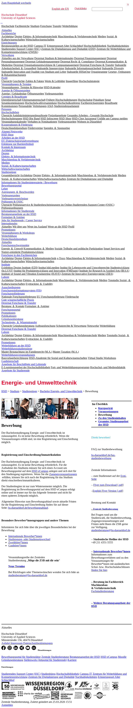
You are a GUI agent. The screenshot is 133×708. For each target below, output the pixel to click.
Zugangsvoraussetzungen (63, 474)
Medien (5, 162)
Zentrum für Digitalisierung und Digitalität (51, 676)
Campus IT (86, 673)
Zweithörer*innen (18, 542)
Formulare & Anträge (13, 217)
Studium (34, 26)
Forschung (46, 26)
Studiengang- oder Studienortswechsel (29, 539)
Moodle (122, 656)
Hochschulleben (10, 112)
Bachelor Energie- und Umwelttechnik (61, 391)
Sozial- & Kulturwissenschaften (18, 165)
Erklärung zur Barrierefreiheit (17, 144)
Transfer (56, 26)
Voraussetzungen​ (108, 411)
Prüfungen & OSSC (12, 201)
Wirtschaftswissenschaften (15, 168)
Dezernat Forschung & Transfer (18, 302)
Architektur (7, 150)
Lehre (4, 188)
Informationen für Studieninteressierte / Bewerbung (29, 182)
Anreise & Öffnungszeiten (15, 90)
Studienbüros (48, 673)
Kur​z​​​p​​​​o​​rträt (105, 408)
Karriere (72, 659)
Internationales (9, 223)
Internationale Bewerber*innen (25, 536)
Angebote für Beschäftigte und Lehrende (23, 364)
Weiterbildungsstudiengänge (16, 348)
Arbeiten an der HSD (13, 137)
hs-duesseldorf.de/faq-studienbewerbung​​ (103, 457)
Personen (6, 109)
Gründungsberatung (12, 319)
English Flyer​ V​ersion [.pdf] (108, 490)
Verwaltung (7, 55)
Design (5, 153)
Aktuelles (6, 30)
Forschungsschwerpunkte (15, 245)
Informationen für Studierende (17, 211)
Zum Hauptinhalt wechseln (16, 2)
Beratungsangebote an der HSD (18, 214)
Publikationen (8, 315)
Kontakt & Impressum (13, 147)
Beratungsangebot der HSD (85, 656)
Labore (5, 276)
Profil (4, 78)
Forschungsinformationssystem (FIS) (21, 290)
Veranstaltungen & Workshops (18, 232)
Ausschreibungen (10, 287)
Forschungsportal (10, 309)
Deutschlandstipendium (14, 239)
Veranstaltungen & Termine (16, 84)
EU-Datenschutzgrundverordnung (20, 140)
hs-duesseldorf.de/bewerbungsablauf (28, 507)
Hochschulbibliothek (67, 673)
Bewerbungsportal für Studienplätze (21, 656)
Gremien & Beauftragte (14, 96)
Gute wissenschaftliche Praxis (17, 299)
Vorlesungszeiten (10, 195)
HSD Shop (7, 134)
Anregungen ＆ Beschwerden (17, 191)
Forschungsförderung (13, 293)
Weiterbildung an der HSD (16, 345)
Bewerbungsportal (11, 185)
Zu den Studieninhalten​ (112, 418)
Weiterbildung (70, 26)
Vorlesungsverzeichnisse (14, 198)
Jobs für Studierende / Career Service (21, 220)
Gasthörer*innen (17, 545)
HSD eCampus (40, 471)
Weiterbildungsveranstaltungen (18, 354)
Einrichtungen (9, 42)
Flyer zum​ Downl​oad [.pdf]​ (108, 484)
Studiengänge (8, 172)
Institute (5, 264)
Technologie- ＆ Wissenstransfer (19, 322)
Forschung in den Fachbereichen (19, 255)
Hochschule (7, 26)
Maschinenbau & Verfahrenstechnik (21, 159)
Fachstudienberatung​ (102, 591)
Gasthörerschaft (10, 361)
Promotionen (8, 229)
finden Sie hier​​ (99, 570)
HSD (4, 391)
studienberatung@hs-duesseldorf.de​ (110, 530)
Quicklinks (81, 8)
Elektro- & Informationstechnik (18, 156)
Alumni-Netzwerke (12, 131)
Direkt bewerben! (100, 437)
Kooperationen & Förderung (17, 124)
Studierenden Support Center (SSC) (21, 673)
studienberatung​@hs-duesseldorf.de (27, 575)
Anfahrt (6, 643)
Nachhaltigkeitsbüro (86, 676)
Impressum (17, 643)
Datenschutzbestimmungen (38, 643)
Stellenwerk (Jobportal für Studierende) (45, 659)
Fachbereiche (22, 26)
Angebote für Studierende (15, 370)
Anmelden (7, 704)
